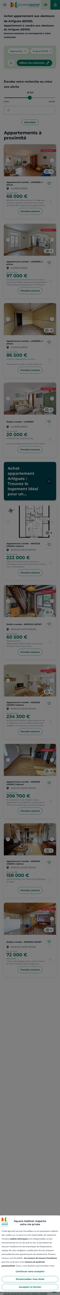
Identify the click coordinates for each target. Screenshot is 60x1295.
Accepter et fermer (30, 1287)
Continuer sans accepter (30, 1271)
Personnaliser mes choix (30, 1279)
